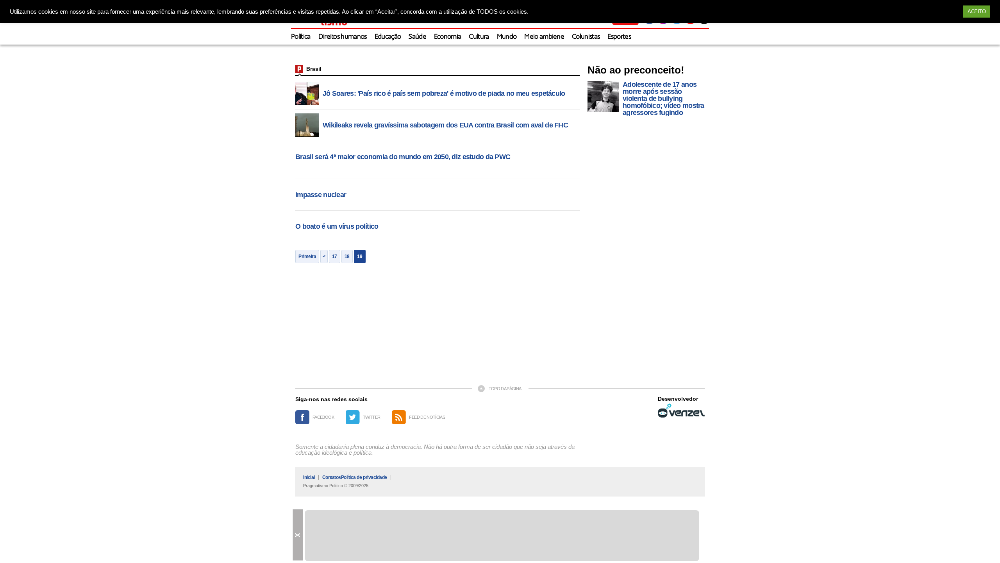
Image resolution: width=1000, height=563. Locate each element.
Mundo (507, 37)
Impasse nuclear (320, 194)
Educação (388, 37)
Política (301, 37)
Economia (447, 37)
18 (347, 256)
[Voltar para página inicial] (299, 69)
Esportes (619, 37)
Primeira (307, 256)
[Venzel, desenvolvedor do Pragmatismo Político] (681, 410)
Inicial (309, 477)
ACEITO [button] (977, 11)
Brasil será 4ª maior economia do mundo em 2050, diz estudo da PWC (402, 156)
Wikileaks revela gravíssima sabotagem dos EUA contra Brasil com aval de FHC (445, 125)
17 (334, 256)
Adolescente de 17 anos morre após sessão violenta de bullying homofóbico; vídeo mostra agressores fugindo (663, 98)
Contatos (331, 477)
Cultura (479, 37)
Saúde (417, 37)
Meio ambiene (544, 37)
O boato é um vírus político (337, 226)
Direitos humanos (342, 37)
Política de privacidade (364, 477)
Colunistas (586, 37)
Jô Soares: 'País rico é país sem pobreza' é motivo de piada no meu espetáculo (444, 93)
